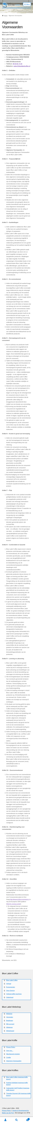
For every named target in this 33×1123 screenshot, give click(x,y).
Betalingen (9, 1020)
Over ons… (9, 1050)
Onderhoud (9, 997)
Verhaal (8, 983)
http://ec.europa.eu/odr (14, 904)
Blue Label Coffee (12, 980)
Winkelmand (10, 1031)
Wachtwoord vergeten (13, 1054)
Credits (8, 1057)
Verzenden (9, 1017)
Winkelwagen (25, 1118)
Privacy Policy (10, 1047)
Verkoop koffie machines (14, 994)
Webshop (9, 1014)
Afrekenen (9, 1027)
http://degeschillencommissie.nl (20, 899)
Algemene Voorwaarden (13, 1061)
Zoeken (16, 1120)
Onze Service (10, 990)
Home (5, 15)
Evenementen (10, 987)
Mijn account (10, 1024)
